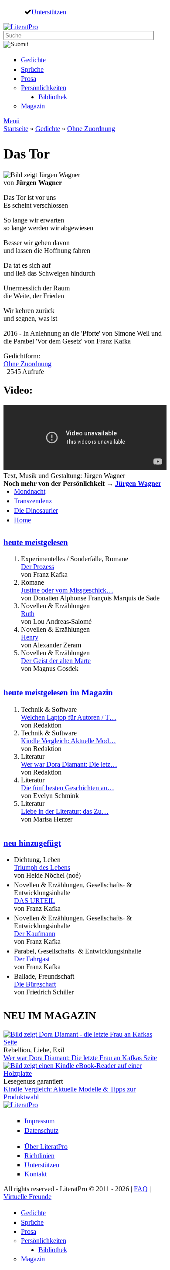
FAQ (141, 1189)
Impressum (39, 1121)
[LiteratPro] (20, 26)
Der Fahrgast (32, 959)
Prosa (28, 78)
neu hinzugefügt (32, 843)
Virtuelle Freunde (27, 1196)
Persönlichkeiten (43, 87)
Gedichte (33, 60)
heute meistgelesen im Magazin (58, 692)
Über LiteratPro (46, 1146)
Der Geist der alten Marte (56, 660)
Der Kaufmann (34, 933)
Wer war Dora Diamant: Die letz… (69, 764)
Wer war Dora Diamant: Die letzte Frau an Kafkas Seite (80, 1057)
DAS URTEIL (34, 900)
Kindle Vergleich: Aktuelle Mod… (68, 740)
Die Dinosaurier (36, 510)
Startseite (15, 128)
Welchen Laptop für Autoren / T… (68, 717)
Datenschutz (41, 1130)
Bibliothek (52, 97)
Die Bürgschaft (35, 984)
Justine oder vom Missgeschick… (67, 590)
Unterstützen (48, 11)
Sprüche (32, 69)
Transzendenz (33, 501)
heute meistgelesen (35, 542)
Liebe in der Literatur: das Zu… (65, 811)
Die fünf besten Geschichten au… (67, 788)
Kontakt (35, 1174)
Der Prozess (37, 566)
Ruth (27, 613)
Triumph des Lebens (42, 867)
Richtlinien (39, 1155)
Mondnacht (29, 491)
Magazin (33, 106)
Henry (29, 637)
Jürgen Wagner (138, 483)
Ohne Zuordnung (91, 128)
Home (22, 520)
